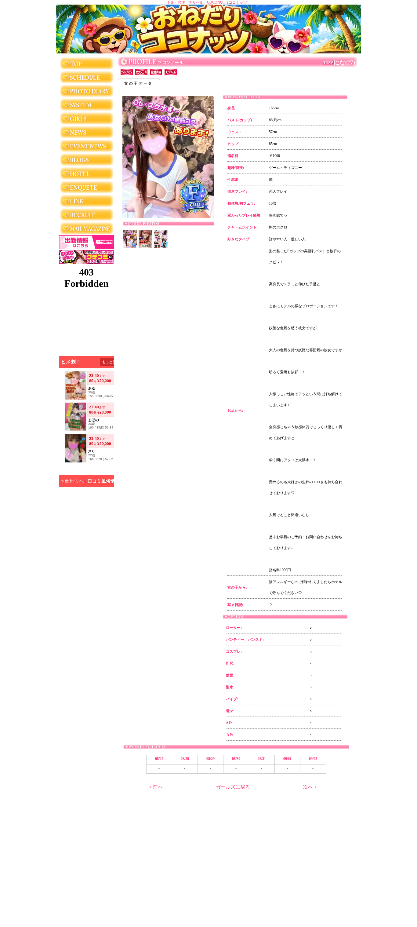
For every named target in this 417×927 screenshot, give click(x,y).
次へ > (310, 787)
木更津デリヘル (74, 481)
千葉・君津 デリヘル (185, 2)
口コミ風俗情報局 (106, 481)
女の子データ (138, 83)
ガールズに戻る (233, 787)
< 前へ (156, 787)
